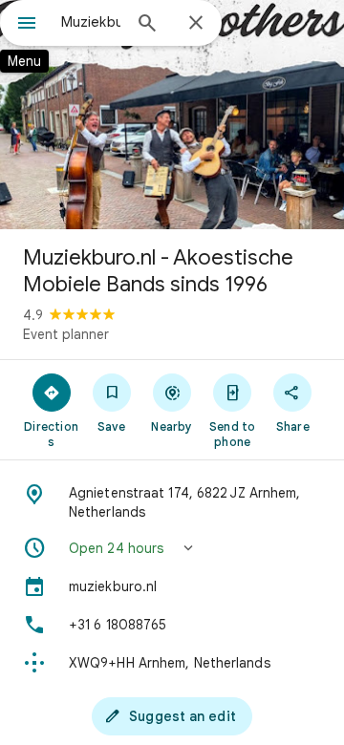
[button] (172, 548)
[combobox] (90, 22)
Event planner (66, 334)
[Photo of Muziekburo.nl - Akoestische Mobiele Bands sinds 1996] (172, 114)
